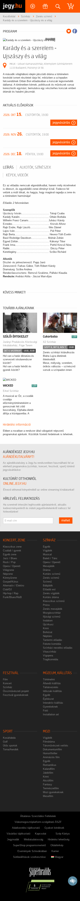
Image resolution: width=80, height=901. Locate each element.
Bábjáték (48, 585)
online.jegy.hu (14, 484)
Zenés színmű (51, 577)
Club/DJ (7, 589)
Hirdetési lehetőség (58, 839)
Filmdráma (49, 741)
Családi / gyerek (12, 550)
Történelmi (49, 679)
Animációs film (51, 757)
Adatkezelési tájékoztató (26, 827)
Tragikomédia (50, 659)
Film (5, 679)
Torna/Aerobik (10, 749)
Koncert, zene (14, 540)
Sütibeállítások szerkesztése (29, 857)
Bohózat (47, 632)
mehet (65, 520)
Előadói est (49, 589)
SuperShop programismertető (29, 845)
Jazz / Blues (10, 558)
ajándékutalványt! (18, 457)
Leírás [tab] (8, 167)
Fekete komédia (52, 643)
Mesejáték (49, 566)
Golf (5, 741)
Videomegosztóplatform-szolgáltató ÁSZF (38, 822)
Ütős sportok (10, 745)
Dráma (46, 570)
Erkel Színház (11, 390)
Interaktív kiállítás (53, 702)
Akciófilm (48, 780)
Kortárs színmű (51, 573)
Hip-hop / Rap (10, 593)
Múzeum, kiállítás (57, 673)
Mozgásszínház (52, 612)
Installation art (51, 714)
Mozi (46, 731)
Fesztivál (11, 673)
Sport (8, 731)
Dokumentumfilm (52, 749)
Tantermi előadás (52, 640)
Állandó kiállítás (52, 683)
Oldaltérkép (56, 845)
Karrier (55, 851)
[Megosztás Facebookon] (74, 31)
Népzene (8, 573)
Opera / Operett (11, 566)
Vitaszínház (49, 651)
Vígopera (48, 655)
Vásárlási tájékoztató (18, 833)
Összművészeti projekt (16, 691)
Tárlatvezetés (50, 687)
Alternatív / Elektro (13, 585)
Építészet (48, 698)
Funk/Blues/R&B (12, 597)
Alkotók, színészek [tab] (35, 167)
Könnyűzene (10, 577)
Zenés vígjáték (51, 593)
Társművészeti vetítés (55, 745)
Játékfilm (48, 772)
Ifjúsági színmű (51, 616)
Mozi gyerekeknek (53, 792)
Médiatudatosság (33, 839)
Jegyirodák (13, 839)
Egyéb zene (9, 554)
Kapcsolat (40, 833)
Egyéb (46, 546)
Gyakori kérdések (54, 827)
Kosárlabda (9, 737)
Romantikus (49, 765)
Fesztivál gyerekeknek (15, 695)
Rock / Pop (9, 562)
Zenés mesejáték (52, 608)
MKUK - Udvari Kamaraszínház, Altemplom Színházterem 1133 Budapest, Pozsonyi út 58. (41, 65)
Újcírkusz (48, 624)
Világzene (8, 570)
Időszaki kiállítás (52, 691)
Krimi (46, 628)
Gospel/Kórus (10, 581)
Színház (49, 540)
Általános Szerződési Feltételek (38, 816)
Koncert (7, 683)
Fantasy (47, 784)
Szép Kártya (63, 833)
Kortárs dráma (51, 597)
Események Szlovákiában (32, 851)
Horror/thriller (50, 753)
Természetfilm (51, 788)
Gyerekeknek (50, 706)
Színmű (47, 581)
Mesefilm (48, 796)
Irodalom (48, 620)
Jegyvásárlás (61, 122)
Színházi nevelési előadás (57, 647)
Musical (47, 554)
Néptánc (47, 636)
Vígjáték (47, 550)
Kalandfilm (49, 768)
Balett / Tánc (50, 558)
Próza (46, 605)
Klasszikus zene (12, 546)
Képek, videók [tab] (17, 175)
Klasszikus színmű (53, 601)
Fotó (45, 710)
